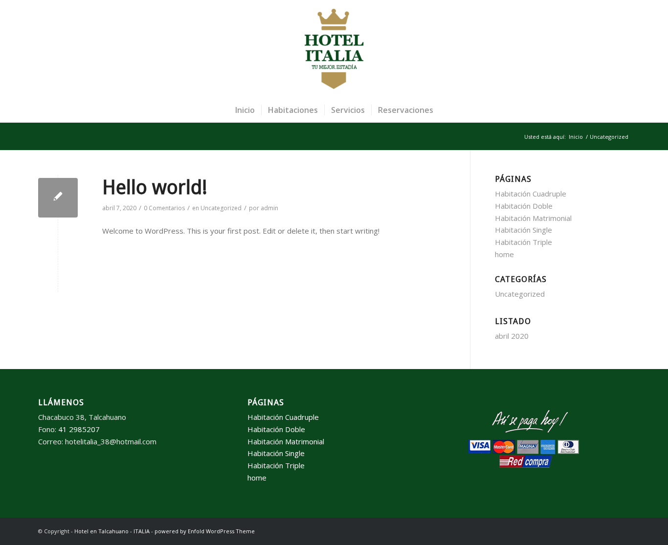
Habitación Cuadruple (530, 193)
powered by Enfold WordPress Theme (205, 531)
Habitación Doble (524, 206)
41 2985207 (79, 429)
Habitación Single (523, 230)
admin (269, 208)
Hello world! (154, 187)
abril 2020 (512, 336)
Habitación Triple (523, 242)
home (504, 254)
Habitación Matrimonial (533, 218)
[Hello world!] (58, 198)
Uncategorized (221, 208)
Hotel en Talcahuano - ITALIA (112, 531)
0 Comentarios (164, 208)
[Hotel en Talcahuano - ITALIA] (334, 49)
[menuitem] (245, 110)
